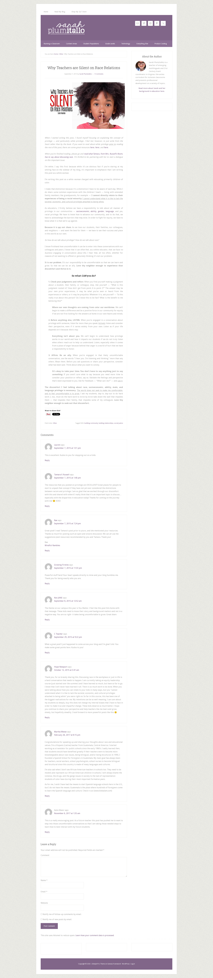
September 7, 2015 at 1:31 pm (67, 448)
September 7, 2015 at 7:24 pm (67, 523)
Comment (45, 855)
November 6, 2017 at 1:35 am (67, 813)
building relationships (106, 423)
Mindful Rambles (52, 545)
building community (91, 423)
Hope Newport (60, 667)
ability (93, 211)
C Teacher (58, 634)
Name (44, 880)
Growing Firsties (61, 565)
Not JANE (58, 598)
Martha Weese (60, 732)
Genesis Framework (114, 964)
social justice (118, 423)
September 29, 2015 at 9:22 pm (68, 637)
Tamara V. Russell (61, 474)
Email (44, 891)
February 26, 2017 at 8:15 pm (67, 735)
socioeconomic (82, 211)
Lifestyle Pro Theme (98, 964)
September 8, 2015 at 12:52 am (68, 601)
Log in (133, 964)
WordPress (126, 964)
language (110, 211)
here (92, 147)
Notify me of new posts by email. (57, 919)
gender (101, 211)
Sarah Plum (66, 27)
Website (44, 903)
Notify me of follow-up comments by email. (62, 914)
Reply (47, 460)
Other (55, 423)
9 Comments (99, 74)
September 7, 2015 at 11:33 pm (68, 568)
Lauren (57, 445)
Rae (55, 520)
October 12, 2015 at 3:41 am (66, 670)
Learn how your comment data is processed (94, 935)
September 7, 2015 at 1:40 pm (67, 478)
